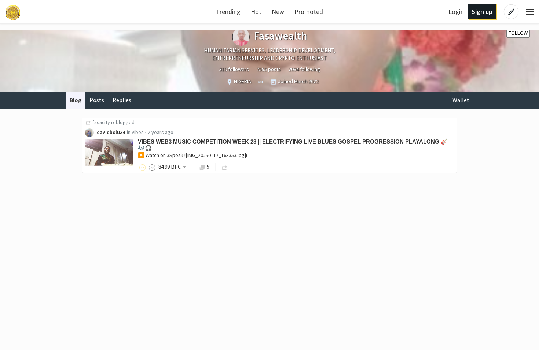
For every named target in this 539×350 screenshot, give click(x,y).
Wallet (460, 100)
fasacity (101, 122)
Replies (122, 100)
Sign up (482, 11)
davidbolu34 (111, 132)
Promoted (308, 11)
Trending (228, 11)
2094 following (304, 69)
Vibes (138, 132)
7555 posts (269, 69)
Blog (75, 100)
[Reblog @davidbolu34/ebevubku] (224, 166)
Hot (256, 11)
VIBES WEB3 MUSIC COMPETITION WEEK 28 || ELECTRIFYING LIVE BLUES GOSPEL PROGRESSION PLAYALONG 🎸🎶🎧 (293, 144)
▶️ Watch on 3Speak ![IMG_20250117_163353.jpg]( (192, 155)
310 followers (234, 69)
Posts (96, 100)
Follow (518, 33)
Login (456, 11)
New (278, 11)
